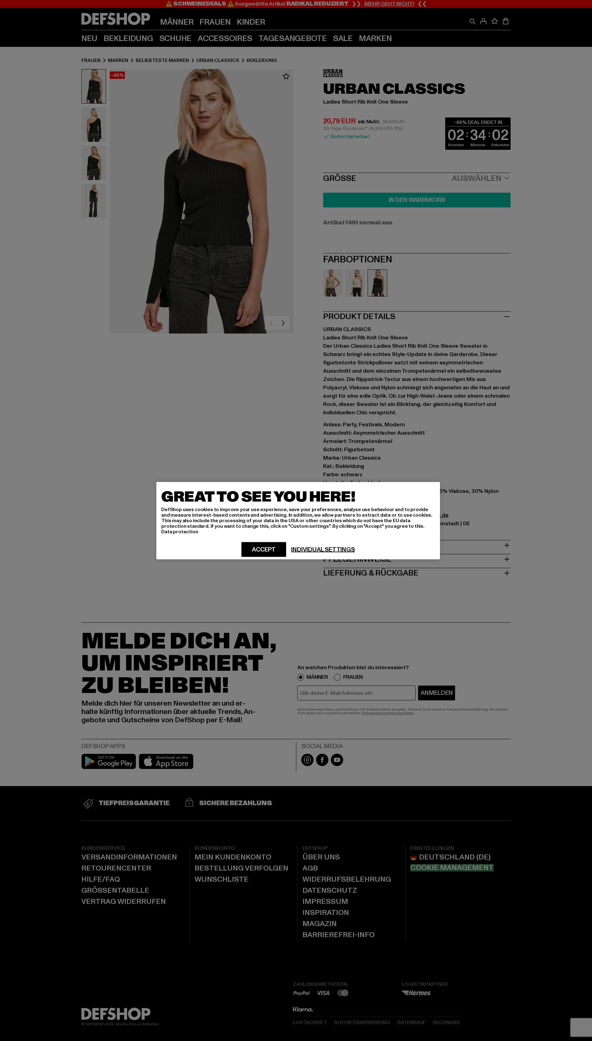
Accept (264, 549)
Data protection (179, 531)
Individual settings (323, 549)
